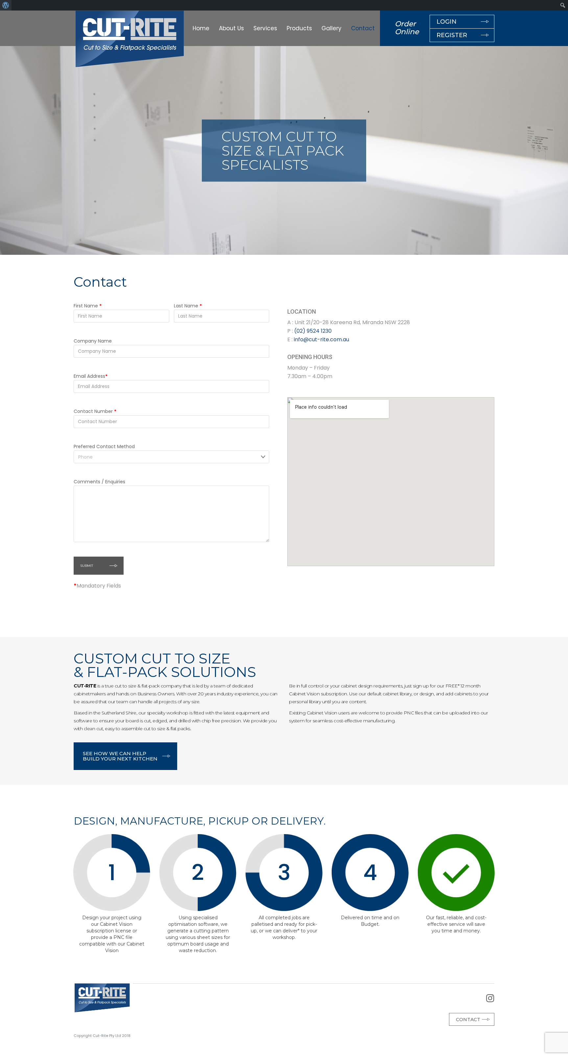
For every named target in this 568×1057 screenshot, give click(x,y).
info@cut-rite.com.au (322, 339)
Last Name (188, 305)
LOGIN (447, 21)
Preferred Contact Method (104, 446)
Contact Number (95, 411)
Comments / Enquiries (99, 481)
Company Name (93, 341)
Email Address (90, 376)
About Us (231, 28)
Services (265, 28)
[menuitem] (6, 5)
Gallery (331, 28)
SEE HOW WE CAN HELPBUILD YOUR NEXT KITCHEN (120, 756)
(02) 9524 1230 (313, 331)
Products (299, 28)
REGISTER (452, 35)
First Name (88, 305)
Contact (363, 28)
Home (201, 28)
